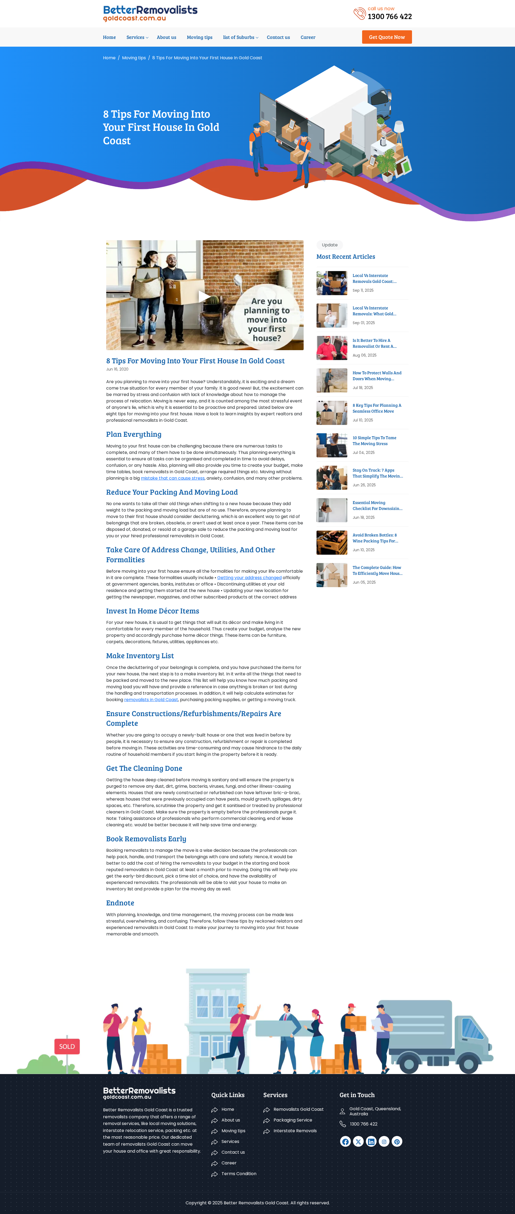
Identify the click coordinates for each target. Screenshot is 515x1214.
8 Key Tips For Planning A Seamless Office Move (377, 408)
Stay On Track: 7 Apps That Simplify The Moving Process (377, 473)
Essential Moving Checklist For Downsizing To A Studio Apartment (377, 505)
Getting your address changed (249, 578)
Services (135, 37)
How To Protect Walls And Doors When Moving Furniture (377, 376)
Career (308, 37)
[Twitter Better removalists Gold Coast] (358, 1141)
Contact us (278, 37)
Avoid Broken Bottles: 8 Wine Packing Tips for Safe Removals (375, 538)
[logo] (150, 13)
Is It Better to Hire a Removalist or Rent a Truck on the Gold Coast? (377, 343)
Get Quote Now (387, 36)
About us (166, 37)
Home (109, 37)
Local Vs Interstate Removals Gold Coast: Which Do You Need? (373, 278)
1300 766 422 (363, 1124)
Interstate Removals (295, 1131)
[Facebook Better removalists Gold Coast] (345, 1141)
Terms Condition (239, 1174)
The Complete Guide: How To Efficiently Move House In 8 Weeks (377, 570)
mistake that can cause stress (173, 478)
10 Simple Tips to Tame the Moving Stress (374, 440)
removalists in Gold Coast (151, 700)
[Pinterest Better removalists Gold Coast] (397, 1141)
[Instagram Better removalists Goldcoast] (384, 1141)
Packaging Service (293, 1120)
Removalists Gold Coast (299, 1109)
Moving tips (199, 37)
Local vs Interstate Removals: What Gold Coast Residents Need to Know (375, 311)
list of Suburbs (238, 37)
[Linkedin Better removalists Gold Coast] (371, 1141)
